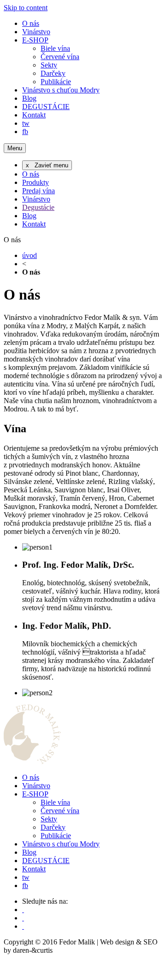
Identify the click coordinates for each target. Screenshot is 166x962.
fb (25, 131)
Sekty (49, 65)
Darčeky (53, 73)
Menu (14, 148)
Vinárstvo (36, 32)
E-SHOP (35, 40)
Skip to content (25, 8)
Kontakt (34, 115)
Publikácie (56, 82)
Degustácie (38, 207)
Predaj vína (38, 191)
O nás (30, 23)
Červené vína (60, 57)
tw (26, 123)
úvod (29, 255)
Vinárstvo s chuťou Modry (61, 90)
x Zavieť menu (47, 165)
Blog (29, 98)
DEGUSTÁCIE (46, 106)
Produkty (35, 182)
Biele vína (55, 48)
